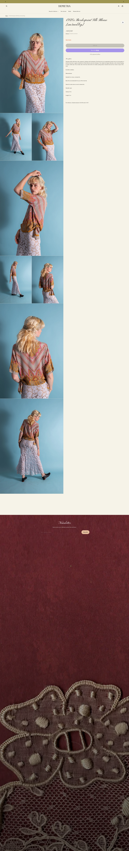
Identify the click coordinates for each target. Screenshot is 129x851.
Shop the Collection (53, 11)
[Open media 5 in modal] (31, 208)
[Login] (119, 6)
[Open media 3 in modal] (16, 137)
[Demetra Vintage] (64, 6)
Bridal (69, 11)
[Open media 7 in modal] (47, 279)
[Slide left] (5, 1)
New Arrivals (63, 11)
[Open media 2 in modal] (31, 65)
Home (7, 15)
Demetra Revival (76, 11)
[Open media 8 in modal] (31, 350)
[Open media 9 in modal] (31, 446)
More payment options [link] (95, 54)
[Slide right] (123, 1)
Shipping (67, 33)
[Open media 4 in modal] (47, 137)
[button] (6, 6)
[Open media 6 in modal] (16, 279)
